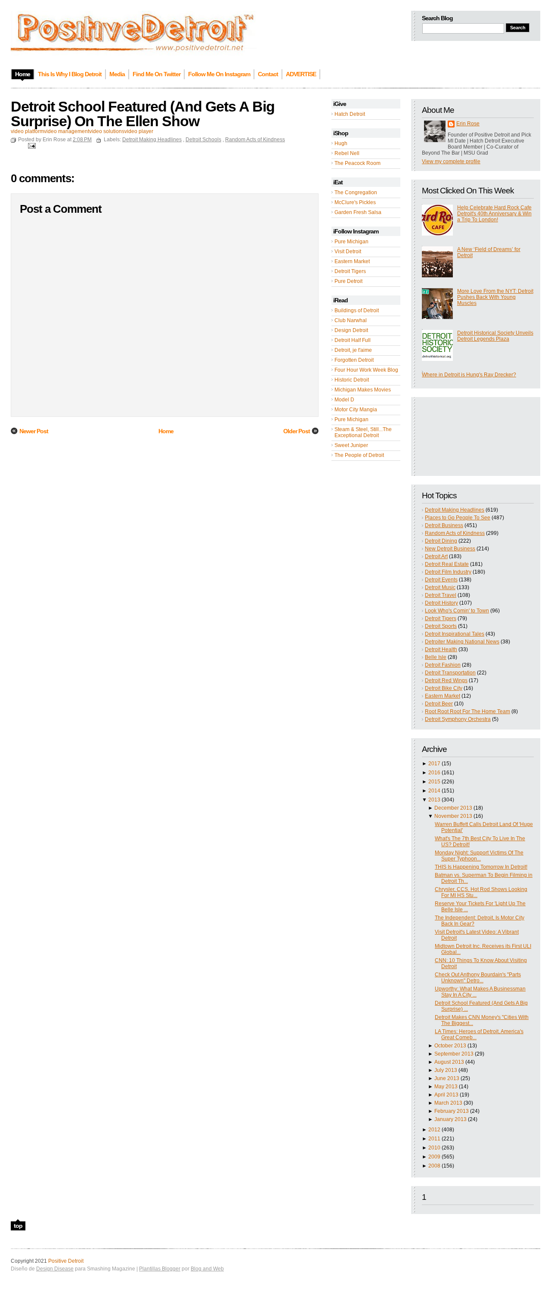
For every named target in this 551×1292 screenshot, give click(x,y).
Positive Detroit (66, 1261)
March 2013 (448, 1103)
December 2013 (453, 808)
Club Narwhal (350, 320)
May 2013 (446, 1087)
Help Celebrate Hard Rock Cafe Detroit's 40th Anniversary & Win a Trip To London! (494, 214)
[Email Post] (30, 146)
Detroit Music (440, 587)
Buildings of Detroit (356, 310)
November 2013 (453, 816)
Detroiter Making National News (462, 642)
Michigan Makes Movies (362, 390)
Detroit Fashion (443, 665)
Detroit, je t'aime (353, 350)
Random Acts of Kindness (455, 533)
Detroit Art (436, 556)
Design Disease (55, 1269)
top (18, 1225)
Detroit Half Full (352, 340)
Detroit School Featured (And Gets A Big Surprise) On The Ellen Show (143, 113)
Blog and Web (207, 1269)
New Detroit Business (450, 549)
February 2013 (451, 1111)
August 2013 (449, 1062)
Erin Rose (468, 124)
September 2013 (454, 1054)
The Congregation (355, 192)
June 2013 (446, 1078)
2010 (434, 1148)
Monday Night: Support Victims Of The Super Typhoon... (479, 856)
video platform (27, 131)
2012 (434, 1130)
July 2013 (445, 1070)
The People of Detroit (359, 455)
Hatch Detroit (349, 114)
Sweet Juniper (351, 445)
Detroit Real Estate (447, 564)
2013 (434, 800)
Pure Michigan (351, 242)
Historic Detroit (351, 380)
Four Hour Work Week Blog (366, 370)
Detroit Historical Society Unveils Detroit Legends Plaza (495, 336)
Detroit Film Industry (448, 572)
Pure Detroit (348, 281)
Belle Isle (435, 657)
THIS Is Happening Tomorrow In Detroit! (481, 867)
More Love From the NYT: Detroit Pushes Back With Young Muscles (495, 297)
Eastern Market (352, 261)
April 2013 (446, 1095)
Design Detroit (351, 330)
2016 (434, 773)
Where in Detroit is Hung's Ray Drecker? (469, 375)
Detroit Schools (203, 140)
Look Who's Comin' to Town (457, 611)
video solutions (106, 131)
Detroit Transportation (450, 673)
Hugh (340, 143)
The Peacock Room (357, 163)
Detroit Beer (439, 704)
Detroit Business (444, 525)
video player (138, 131)
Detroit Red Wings (446, 680)
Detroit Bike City (443, 688)
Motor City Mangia (355, 410)
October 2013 (450, 1046)
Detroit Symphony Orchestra (458, 719)
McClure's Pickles (355, 202)
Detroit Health (441, 649)
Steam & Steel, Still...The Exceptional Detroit (363, 432)
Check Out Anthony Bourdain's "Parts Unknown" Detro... (478, 978)
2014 (434, 791)
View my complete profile (451, 161)
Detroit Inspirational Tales (454, 634)
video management (66, 131)
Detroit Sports (441, 626)
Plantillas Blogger (159, 1269)
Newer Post (33, 431)
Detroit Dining (441, 541)
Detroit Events (441, 580)
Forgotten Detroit (354, 360)
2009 (434, 1157)
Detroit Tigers (350, 271)
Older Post (296, 431)
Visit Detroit (347, 251)
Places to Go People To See (457, 518)
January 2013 (450, 1119)
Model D (344, 400)
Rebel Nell (346, 153)
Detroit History (441, 603)
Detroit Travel (440, 595)
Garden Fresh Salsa (357, 212)
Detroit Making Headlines (454, 510)
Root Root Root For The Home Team (467, 711)
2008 (434, 1166)
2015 (434, 782)
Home (165, 431)
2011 (434, 1139)
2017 (434, 764)
